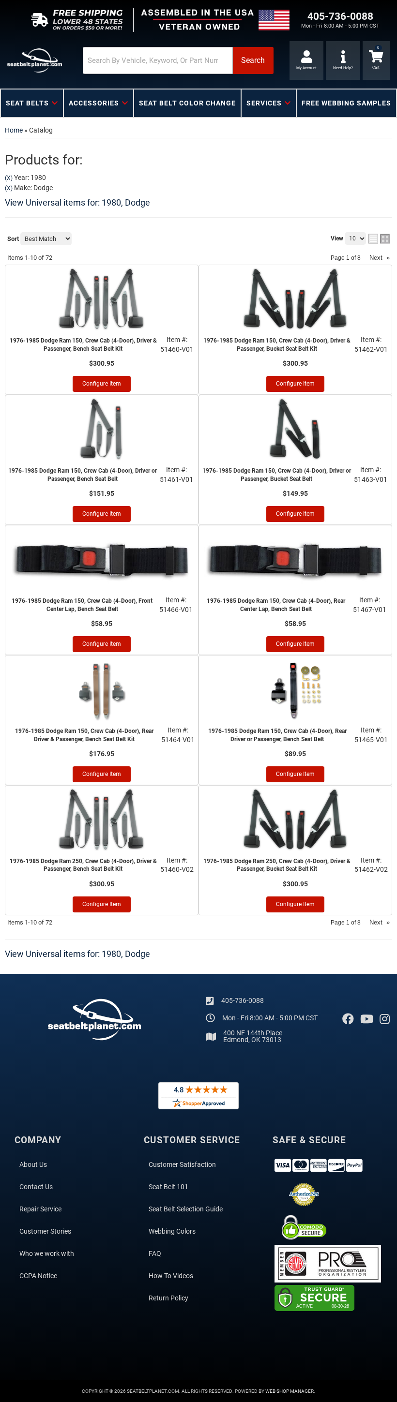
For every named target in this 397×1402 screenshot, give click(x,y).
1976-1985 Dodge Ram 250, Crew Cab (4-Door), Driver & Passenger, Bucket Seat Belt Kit (277, 865)
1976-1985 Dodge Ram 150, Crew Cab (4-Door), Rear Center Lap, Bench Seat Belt (276, 604)
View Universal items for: (77, 202)
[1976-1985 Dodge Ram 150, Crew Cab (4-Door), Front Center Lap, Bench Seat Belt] (102, 559)
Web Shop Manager (289, 1391)
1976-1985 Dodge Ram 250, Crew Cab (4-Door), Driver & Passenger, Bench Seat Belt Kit (83, 865)
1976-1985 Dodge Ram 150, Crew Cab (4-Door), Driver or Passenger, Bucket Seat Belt (276, 474)
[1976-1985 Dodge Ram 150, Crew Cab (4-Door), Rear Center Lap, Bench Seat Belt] (295, 559)
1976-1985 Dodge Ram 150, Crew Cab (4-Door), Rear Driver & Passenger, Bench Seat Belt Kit (84, 735)
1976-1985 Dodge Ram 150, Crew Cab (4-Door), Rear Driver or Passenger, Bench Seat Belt (277, 735)
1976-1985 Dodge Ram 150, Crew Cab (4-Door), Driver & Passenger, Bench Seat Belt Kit (83, 344)
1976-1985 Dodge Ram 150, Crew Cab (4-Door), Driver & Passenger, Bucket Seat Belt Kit (277, 344)
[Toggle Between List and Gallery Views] (379, 239)
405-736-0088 (242, 1000)
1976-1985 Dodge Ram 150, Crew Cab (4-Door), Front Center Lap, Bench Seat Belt (82, 604)
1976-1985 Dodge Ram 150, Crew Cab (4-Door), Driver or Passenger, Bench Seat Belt (82, 474)
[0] (376, 60)
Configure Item (101, 383)
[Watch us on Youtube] (366, 1019)
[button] (178, 60)
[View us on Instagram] (385, 1019)
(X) (9, 178)
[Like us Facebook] (348, 1019)
